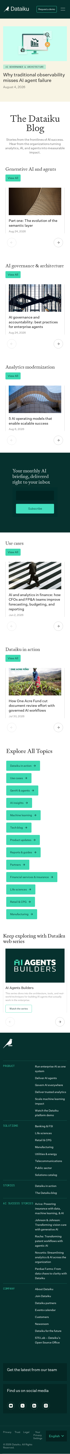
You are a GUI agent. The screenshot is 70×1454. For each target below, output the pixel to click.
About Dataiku (44, 1289)
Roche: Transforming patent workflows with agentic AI (49, 1241)
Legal (26, 1432)
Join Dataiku (43, 1296)
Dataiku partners (45, 1303)
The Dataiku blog (46, 1192)
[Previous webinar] (10, 1021)
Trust (17, 1432)
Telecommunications (48, 1161)
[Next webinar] (60, 1021)
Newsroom (42, 1323)
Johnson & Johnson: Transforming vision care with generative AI (50, 1224)
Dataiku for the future (48, 1330)
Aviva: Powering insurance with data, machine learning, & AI (49, 1208)
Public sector (43, 1168)
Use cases (16, 778)
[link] (35, 981)
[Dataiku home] (16, 9)
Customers (42, 1317)
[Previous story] (11, 242)
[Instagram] (46, 1406)
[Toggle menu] (63, 9)
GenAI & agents (20, 790)
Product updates (20, 840)
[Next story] (58, 242)
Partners (15, 864)
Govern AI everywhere (49, 1085)
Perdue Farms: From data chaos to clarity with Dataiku (51, 1273)
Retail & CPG (18, 901)
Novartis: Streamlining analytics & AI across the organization (50, 1257)
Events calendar (45, 1310)
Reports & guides (21, 852)
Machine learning (21, 815)
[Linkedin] (34, 1406)
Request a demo (46, 9)
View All (13, 178)
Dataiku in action (21, 765)
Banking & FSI (44, 1126)
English (54, 1436)
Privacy (7, 1432)
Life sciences (18, 889)
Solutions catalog (46, 1174)
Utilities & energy (46, 1154)
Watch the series (19, 1008)
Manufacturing (19, 914)
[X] (22, 1406)
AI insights (17, 802)
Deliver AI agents (46, 1078)
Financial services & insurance (29, 877)
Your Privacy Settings (37, 1435)
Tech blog (16, 827)
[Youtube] (11, 1406)
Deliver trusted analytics (50, 1092)
